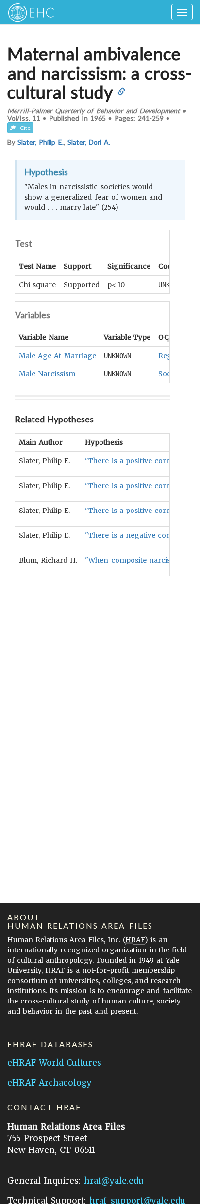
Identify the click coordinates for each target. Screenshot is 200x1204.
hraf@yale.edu (114, 1180)
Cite (23, 127)
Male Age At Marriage (57, 355)
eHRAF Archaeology (49, 1082)
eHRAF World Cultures (54, 1063)
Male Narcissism (47, 373)
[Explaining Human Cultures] (28, 12)
